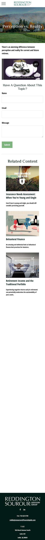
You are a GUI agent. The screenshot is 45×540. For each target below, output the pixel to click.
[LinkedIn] (24, 509)
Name (4, 93)
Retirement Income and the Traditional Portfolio (19, 282)
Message (5, 122)
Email (4, 108)
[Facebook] (20, 509)
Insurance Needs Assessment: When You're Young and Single (21, 195)
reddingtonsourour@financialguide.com (23, 520)
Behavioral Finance (15, 239)
